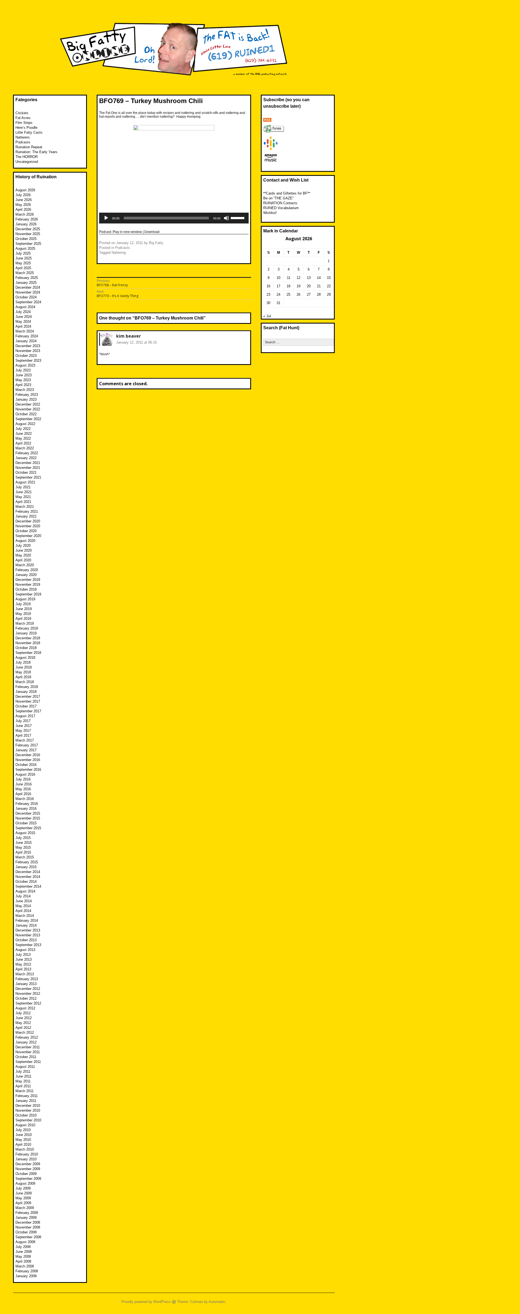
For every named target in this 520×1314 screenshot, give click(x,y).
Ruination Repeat (28, 147)
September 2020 (28, 536)
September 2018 (28, 653)
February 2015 (26, 862)
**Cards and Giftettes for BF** (286, 193)
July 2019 (23, 604)
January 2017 (26, 750)
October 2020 (26, 531)
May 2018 (23, 672)
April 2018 (23, 677)
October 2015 (26, 823)
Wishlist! (270, 213)
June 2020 (23, 550)
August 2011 (25, 1067)
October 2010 (26, 1115)
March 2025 (24, 273)
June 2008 (23, 1252)
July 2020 (23, 546)
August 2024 (25, 307)
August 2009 (25, 1183)
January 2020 (26, 575)
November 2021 (27, 468)
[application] (174, 218)
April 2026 (23, 210)
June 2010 (23, 1135)
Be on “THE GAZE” (278, 198)
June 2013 (23, 959)
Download (152, 232)
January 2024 (26, 341)
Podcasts (122, 248)
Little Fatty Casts (29, 132)
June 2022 (23, 434)
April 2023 (23, 385)
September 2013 (28, 945)
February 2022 (26, 453)
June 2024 (23, 317)
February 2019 (26, 628)
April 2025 (23, 268)
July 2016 (23, 779)
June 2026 (23, 200)
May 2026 (23, 205)
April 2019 (23, 619)
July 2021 (23, 487)
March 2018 (24, 682)
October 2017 (26, 706)
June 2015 (23, 843)
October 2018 (26, 648)
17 (278, 286)
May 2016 (23, 789)
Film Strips (23, 123)
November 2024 (27, 292)
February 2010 (26, 1154)
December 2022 (27, 404)
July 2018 (23, 662)
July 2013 (23, 955)
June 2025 (23, 258)
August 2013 (25, 950)
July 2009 (23, 1188)
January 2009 (26, 1218)
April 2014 (23, 911)
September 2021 (28, 477)
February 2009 (26, 1213)
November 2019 (27, 584)
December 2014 (27, 872)
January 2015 (26, 867)
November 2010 (27, 1110)
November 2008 (27, 1227)
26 (298, 294)
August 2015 (25, 833)
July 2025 (23, 253)
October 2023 (26, 356)
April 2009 (23, 1203)
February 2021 (26, 511)
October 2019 (26, 589)
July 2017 (23, 721)
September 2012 (28, 1003)
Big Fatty (156, 243)
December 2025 (27, 229)
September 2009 (28, 1179)
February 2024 (26, 336)
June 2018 (23, 667)
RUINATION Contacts (280, 203)
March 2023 (24, 390)
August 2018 (25, 658)
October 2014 (26, 882)
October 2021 (26, 472)
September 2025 (28, 244)
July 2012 (23, 1013)
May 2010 (23, 1140)
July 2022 (23, 429)
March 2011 (24, 1091)
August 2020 (25, 541)
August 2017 (25, 716)
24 (278, 294)
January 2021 (26, 516)
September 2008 (28, 1237)
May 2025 (23, 263)
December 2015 (27, 813)
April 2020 (23, 560)
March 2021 (24, 507)
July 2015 (23, 838)
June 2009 (23, 1193)
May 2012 (23, 1023)
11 (288, 278)
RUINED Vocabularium (281, 208)
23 (268, 294)
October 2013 (26, 940)
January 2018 (26, 692)
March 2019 (24, 623)
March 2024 (24, 331)
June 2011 (23, 1076)
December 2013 (27, 930)
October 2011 (25, 1057)
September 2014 (28, 886)
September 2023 (28, 360)
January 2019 (26, 633)
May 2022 (23, 438)
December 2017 (27, 696)
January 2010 (26, 1159)
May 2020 (23, 555)
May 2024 (23, 322)
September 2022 (28, 419)
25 (288, 294)
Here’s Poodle (26, 128)
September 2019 (28, 594)
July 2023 (23, 370)
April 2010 (23, 1144)
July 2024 (23, 312)
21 (319, 286)
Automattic (217, 1302)
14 (319, 278)
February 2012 (26, 1037)
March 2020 (24, 565)
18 (288, 286)
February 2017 (26, 745)
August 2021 (25, 482)
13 (309, 278)
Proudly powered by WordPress (146, 1302)
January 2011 (25, 1101)
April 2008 (23, 1261)
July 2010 (23, 1130)
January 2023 (26, 399)
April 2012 (23, 1028)
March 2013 (24, 974)
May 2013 (23, 964)
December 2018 (27, 638)
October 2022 (26, 414)
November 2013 (27, 935)
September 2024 (28, 302)
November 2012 (27, 994)
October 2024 (26, 297)
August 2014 (25, 891)
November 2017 (27, 701)
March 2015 (24, 857)
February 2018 (26, 687)
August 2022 (25, 424)
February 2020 (26, 570)
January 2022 (26, 458)
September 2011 (28, 1062)
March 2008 (24, 1266)
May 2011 (23, 1081)
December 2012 (27, 989)
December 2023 (27, 346)
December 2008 (27, 1222)
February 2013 (26, 979)
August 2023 (25, 365)
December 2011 (27, 1047)
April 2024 (23, 326)
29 (329, 294)
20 (309, 286)
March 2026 (24, 214)
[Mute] (226, 218)
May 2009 (23, 1198)
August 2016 (25, 774)
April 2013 (23, 969)
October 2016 (26, 765)
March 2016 (24, 799)
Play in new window (127, 232)
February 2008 (26, 1271)
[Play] (106, 218)
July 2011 (22, 1071)
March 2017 (24, 740)
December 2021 (27, 463)
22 (329, 286)
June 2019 (23, 609)
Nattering (119, 253)
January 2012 (26, 1042)
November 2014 (27, 877)
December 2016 (27, 755)
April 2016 (23, 794)
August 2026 (25, 190)
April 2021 (23, 502)
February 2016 (26, 804)
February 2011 (26, 1096)
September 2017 (28, 711)
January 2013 (26, 984)
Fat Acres (23, 118)
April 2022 (23, 443)
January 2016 (26, 808)
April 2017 (23, 735)
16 (268, 286)
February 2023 (26, 395)
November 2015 (27, 818)
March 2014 (24, 916)
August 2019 (25, 599)
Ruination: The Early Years (36, 152)
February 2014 (26, 920)
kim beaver (128, 336)
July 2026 (23, 195)
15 (329, 278)
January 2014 (26, 925)
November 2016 (27, 760)
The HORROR (26, 157)
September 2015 (28, 828)
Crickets (21, 113)
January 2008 (26, 1276)
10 (278, 278)
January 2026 (26, 224)
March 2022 (24, 448)
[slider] (238, 217)
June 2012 (23, 1018)
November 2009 (27, 1169)
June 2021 (23, 492)
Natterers (22, 137)
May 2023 (23, 380)
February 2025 (26, 278)
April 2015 (23, 852)
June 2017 (23, 726)
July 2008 (23, 1247)
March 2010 (24, 1149)
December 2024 (27, 287)
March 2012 (24, 1032)
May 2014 (23, 906)
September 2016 (28, 770)
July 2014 (23, 896)
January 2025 (26, 283)
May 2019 (23, 614)
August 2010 (25, 1125)
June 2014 (23, 901)
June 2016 (23, 784)
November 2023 (27, 351)
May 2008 (23, 1256)
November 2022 (27, 409)
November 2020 (27, 526)
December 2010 (27, 1106)
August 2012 (25, 1008)
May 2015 (23, 847)
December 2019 (27, 580)
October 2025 (26, 239)
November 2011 (27, 1052)
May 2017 (23, 731)
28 (319, 294)
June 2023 (23, 375)
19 (298, 286)
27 (309, 294)
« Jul (267, 316)
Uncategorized (26, 162)
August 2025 (25, 248)
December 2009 (27, 1164)
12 (298, 278)
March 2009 (24, 1208)
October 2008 (26, 1232)
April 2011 (23, 1086)
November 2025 (27, 234)
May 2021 (23, 497)
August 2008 (25, 1242)
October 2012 (26, 998)
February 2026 (26, 219)
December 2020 (27, 521)
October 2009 (26, 1174)
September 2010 (28, 1120)
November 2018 (27, 643)
